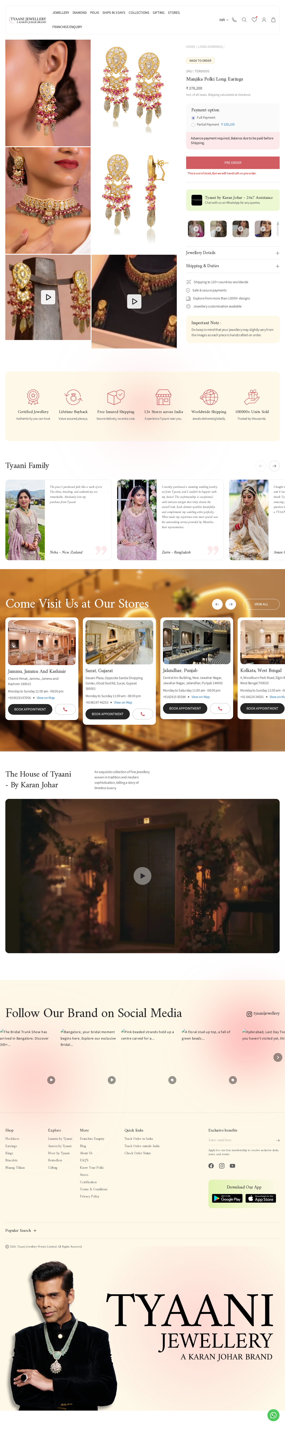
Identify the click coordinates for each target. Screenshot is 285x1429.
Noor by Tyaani (58, 1153)
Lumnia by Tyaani (60, 1139)
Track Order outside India (141, 1146)
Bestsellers (55, 1161)
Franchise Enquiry (92, 1139)
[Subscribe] (278, 1140)
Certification (88, 1182)
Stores (84, 1175)
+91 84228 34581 (252, 697)
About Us (86, 1153)
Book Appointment (30, 709)
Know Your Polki (91, 1168)
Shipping (214, 95)
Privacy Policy (89, 1197)
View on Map (46, 698)
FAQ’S (84, 1161)
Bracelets (11, 1161)
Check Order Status (137, 1153)
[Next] (277, 1057)
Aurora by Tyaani (59, 1146)
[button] (244, 20)
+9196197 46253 (97, 702)
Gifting (52, 1168)
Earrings (11, 1146)
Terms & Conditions (93, 1190)
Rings (9, 1153)
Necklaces (12, 1139)
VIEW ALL (261, 604)
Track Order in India (138, 1139)
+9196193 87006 (19, 698)
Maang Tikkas (15, 1168)
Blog (83, 1146)
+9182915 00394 (174, 697)
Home (190, 46)
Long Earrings (210, 46)
